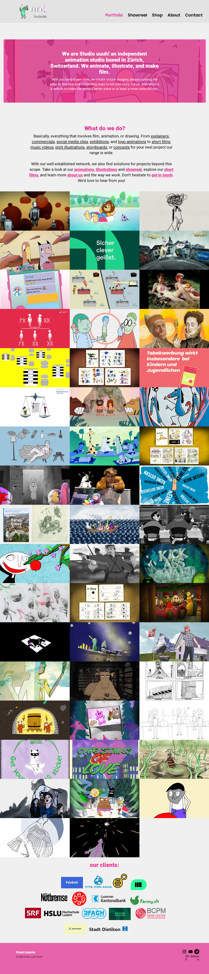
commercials (43, 141)
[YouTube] (190, 951)
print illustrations (70, 147)
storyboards (96, 147)
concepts (121, 147)
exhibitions (99, 141)
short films (161, 141)
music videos (42, 147)
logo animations (132, 141)
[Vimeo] (196, 951)
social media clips (72, 141)
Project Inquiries (25, 952)
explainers (160, 136)
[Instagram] (184, 951)
